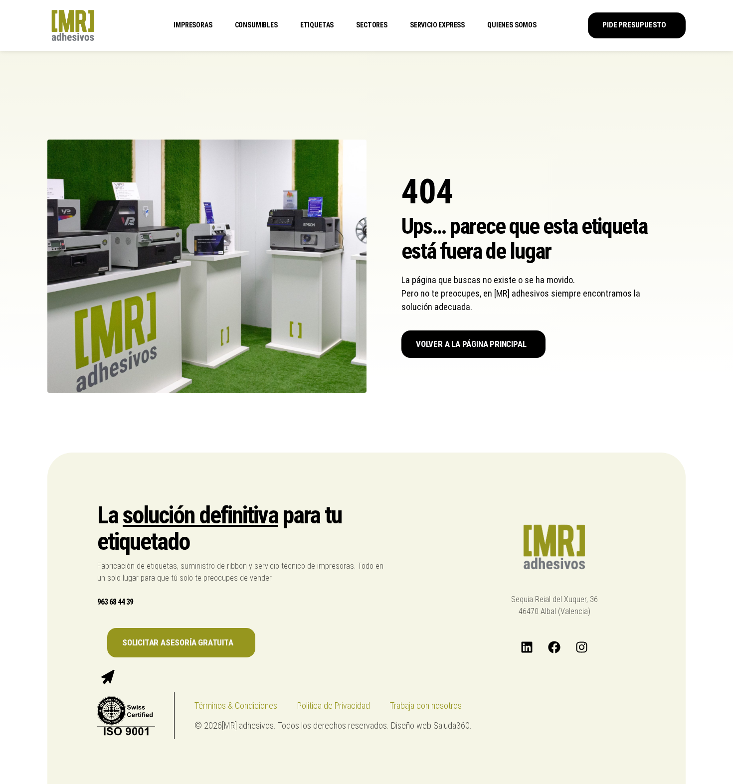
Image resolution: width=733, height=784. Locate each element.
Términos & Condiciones (235, 705)
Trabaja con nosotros (426, 705)
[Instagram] (581, 647)
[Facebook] (554, 647)
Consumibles (256, 25)
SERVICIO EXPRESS (437, 25)
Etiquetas (317, 25)
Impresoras (193, 25)
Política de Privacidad (333, 705)
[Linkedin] (527, 647)
